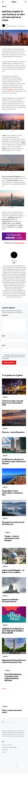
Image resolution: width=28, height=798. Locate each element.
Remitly (10, 89)
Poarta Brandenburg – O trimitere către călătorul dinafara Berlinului (13, 677)
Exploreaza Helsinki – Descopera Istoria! (10, 600)
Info (3, 741)
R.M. (7, 24)
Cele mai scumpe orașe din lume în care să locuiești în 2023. (12, 403)
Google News (20, 243)
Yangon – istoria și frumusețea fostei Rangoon (12, 538)
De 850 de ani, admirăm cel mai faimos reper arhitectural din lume (14, 461)
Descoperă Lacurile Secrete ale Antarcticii (13, 523)
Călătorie (4, 6)
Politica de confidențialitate (9, 747)
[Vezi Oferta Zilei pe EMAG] (14, 236)
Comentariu (5, 315)
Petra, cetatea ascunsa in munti (12, 711)
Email (3, 345)
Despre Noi (5, 750)
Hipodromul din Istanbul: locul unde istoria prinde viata (14, 661)
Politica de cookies (7, 745)
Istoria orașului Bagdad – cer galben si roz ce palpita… (13, 571)
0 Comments (21, 26)
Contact (4, 752)
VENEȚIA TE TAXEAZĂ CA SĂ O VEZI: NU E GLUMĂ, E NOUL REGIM (13, 631)
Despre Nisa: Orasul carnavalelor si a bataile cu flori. (12, 493)
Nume (4, 336)
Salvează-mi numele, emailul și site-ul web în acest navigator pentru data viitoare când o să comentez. (13, 356)
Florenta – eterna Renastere (13, 432)
